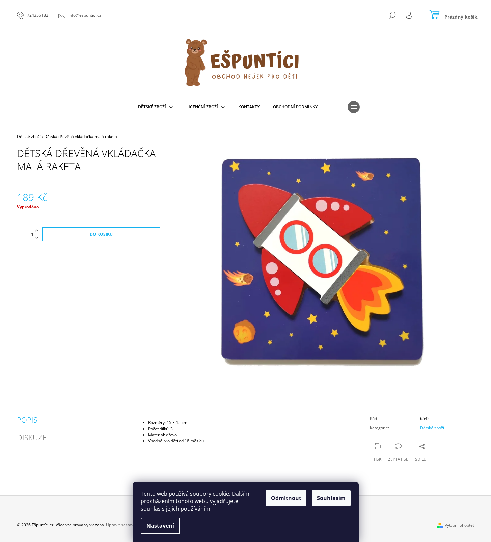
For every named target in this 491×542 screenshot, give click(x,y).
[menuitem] (155, 107)
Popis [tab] (27, 420)
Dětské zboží (432, 428)
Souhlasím (331, 498)
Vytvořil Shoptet (459, 525)
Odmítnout (286, 498)
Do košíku (101, 234)
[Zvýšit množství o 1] (36, 230)
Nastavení (160, 526)
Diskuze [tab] (32, 437)
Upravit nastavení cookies (130, 525)
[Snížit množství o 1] (36, 237)
